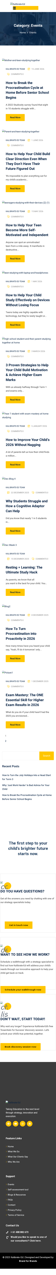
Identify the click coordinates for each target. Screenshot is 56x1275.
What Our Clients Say (18, 1156)
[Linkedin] (29, 1123)
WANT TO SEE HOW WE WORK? (25, 954)
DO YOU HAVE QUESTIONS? (22, 891)
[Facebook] (8, 1123)
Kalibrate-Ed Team (15, 69)
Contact (11, 1204)
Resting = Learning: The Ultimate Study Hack (24, 570)
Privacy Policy (14, 1210)
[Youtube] (15, 1123)
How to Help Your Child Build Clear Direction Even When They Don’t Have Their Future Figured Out (28, 161)
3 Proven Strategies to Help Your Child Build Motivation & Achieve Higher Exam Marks (27, 372)
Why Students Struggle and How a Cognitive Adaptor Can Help (27, 506)
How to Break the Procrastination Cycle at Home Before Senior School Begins (27, 90)
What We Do (14, 1151)
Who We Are (14, 1161)
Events (11, 1184)
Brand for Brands (28, 1261)
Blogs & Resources (17, 1194)
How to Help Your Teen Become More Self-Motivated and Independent (27, 230)
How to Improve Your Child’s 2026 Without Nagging (28, 442)
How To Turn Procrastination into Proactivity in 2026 (21, 633)
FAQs (10, 1199)
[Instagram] (22, 1123)
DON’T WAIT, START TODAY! (22, 1019)
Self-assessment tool (18, 1189)
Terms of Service (16, 1215)
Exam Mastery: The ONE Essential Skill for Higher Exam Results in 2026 (25, 700)
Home (23, 32)
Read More (15, 117)
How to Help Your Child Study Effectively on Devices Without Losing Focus (28, 300)
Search (46, 756)
